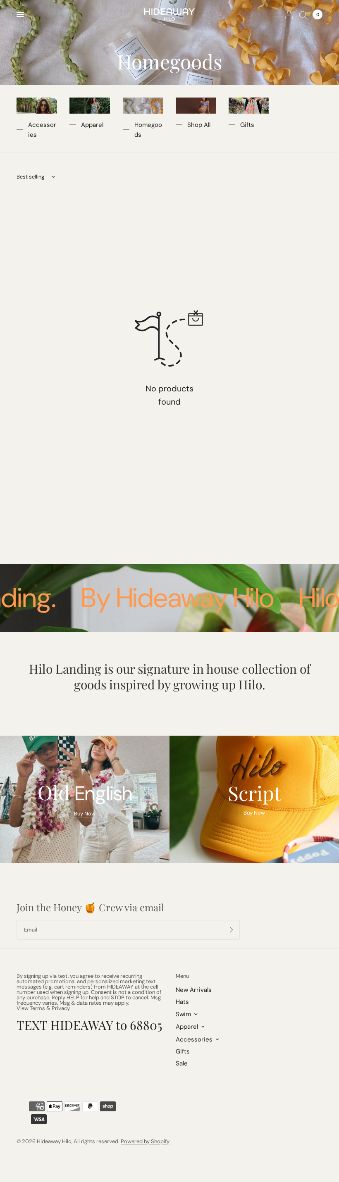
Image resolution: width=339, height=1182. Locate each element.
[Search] (303, 14)
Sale (182, 1063)
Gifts (247, 125)
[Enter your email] (231, 930)
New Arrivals (194, 990)
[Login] (289, 14)
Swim (183, 1014)
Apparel (92, 125)
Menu (182, 976)
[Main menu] (20, 14)
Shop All (198, 125)
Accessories (42, 130)
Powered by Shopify (145, 1141)
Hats (182, 1002)
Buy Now (84, 813)
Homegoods (148, 130)
